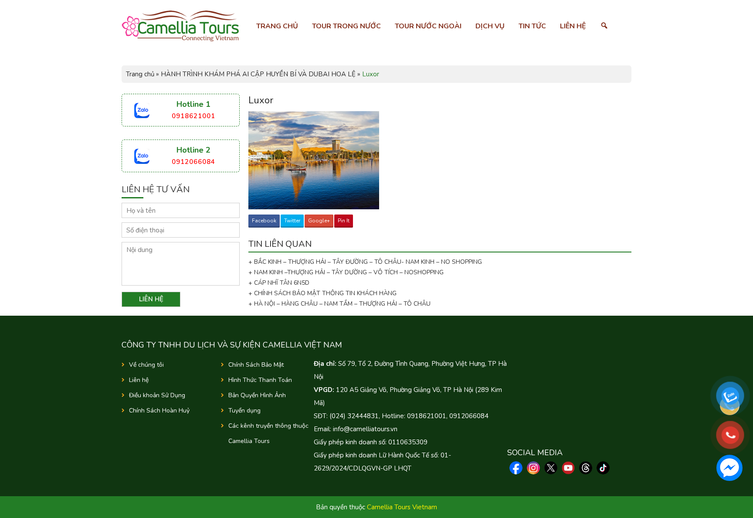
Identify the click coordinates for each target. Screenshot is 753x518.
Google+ (319, 220)
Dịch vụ (490, 26)
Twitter (292, 220)
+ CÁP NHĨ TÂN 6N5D (278, 283)
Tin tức (532, 26)
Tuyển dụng (244, 410)
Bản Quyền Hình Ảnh (257, 395)
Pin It (343, 220)
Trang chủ (277, 26)
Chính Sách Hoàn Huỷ (159, 410)
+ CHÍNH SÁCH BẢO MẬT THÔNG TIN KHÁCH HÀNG (322, 293)
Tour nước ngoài (428, 26)
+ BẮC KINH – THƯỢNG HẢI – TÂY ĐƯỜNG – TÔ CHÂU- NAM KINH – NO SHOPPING (365, 262)
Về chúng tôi (146, 365)
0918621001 (193, 116)
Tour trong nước (346, 26)
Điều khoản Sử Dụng (157, 395)
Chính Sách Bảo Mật (256, 365)
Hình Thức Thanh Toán (260, 380)
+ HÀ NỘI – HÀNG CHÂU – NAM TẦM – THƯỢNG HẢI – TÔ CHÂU (341, 304)
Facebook (264, 220)
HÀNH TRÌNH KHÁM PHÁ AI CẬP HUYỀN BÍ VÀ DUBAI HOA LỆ (258, 74)
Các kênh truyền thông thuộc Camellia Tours (268, 433)
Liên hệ (573, 26)
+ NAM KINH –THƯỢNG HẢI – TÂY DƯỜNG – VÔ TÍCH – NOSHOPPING (346, 272)
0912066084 (193, 161)
